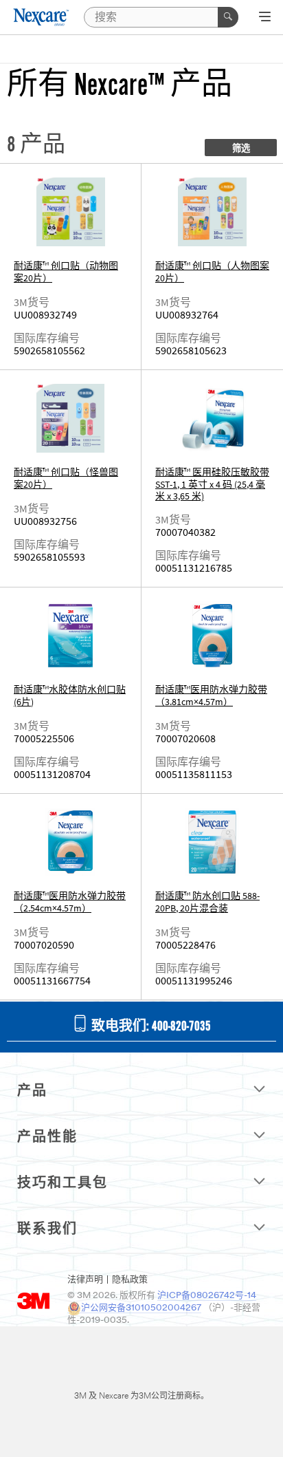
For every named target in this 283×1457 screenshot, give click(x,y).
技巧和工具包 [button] (62, 1184)
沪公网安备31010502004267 (141, 1308)
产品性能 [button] (47, 1138)
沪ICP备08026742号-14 (206, 1295)
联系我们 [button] (47, 1230)
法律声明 (85, 1279)
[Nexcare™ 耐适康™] (41, 17)
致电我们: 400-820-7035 (150, 1027)
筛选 (241, 148)
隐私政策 (130, 1279)
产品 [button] (32, 1091)
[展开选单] (265, 17)
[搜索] (228, 17)
